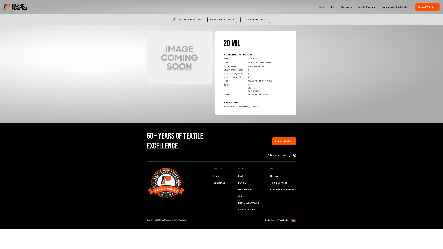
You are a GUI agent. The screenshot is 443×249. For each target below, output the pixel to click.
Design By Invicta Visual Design (277, 220)
